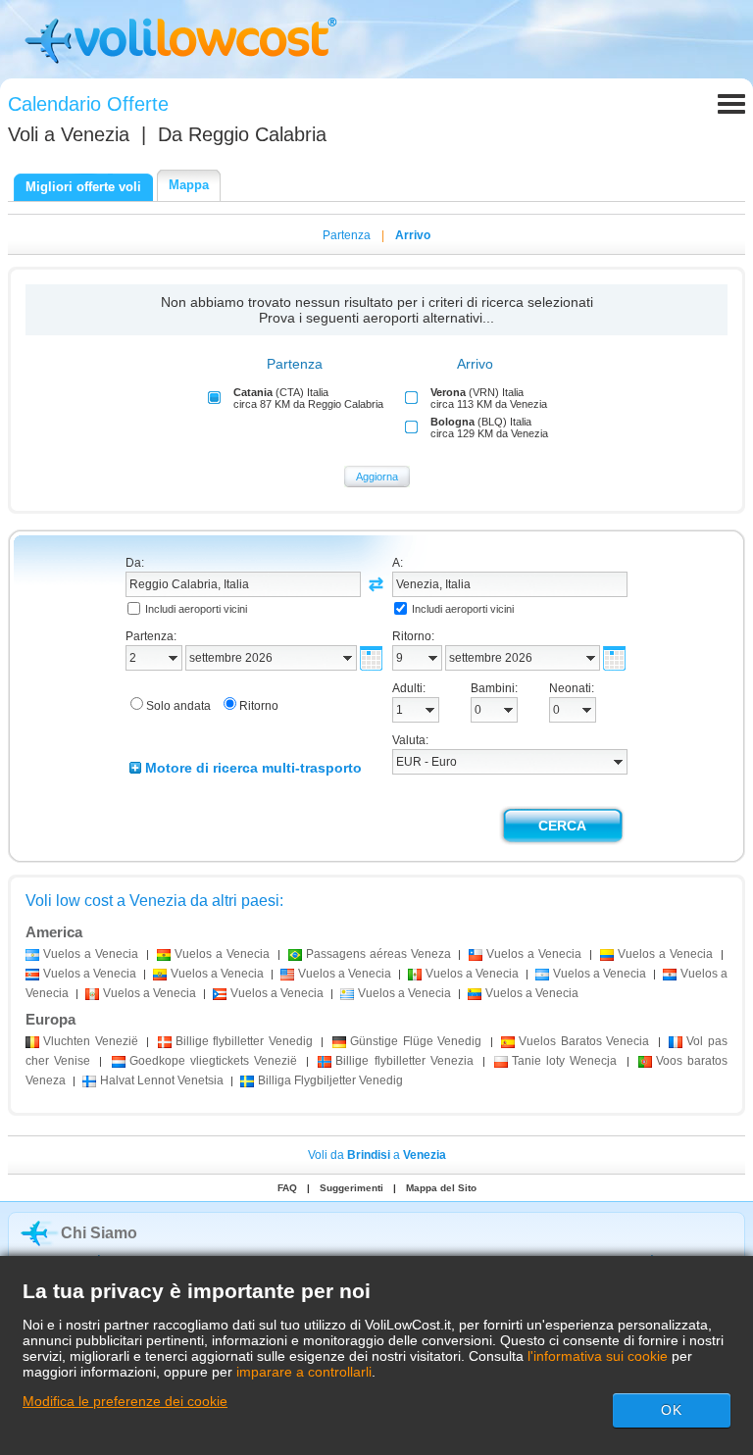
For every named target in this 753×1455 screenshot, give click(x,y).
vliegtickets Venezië (213, 1061)
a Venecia (90, 954)
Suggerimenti (351, 1187)
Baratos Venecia (584, 1041)
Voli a (68, 134)
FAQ (287, 1187)
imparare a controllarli (304, 1372)
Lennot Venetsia (162, 1080)
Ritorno (258, 706)
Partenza (347, 235)
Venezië (90, 1041)
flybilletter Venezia (404, 1061)
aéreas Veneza (378, 954)
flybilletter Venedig (244, 1041)
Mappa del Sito (441, 1187)
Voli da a (377, 1155)
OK (671, 1410)
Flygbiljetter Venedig (330, 1080)
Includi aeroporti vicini (196, 609)
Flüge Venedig (415, 1041)
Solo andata (178, 706)
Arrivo (412, 235)
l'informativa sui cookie (597, 1356)
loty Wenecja (564, 1061)
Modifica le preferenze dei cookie (125, 1401)
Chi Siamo (99, 1233)
